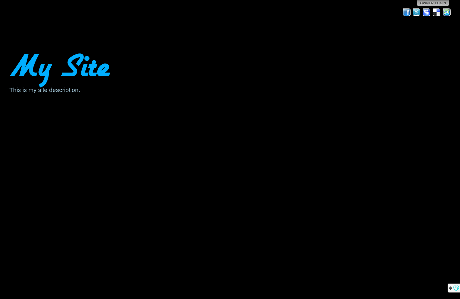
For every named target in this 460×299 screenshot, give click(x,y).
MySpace (426, 12)
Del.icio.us (436, 12)
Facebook (406, 12)
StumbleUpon (446, 12)
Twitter (416, 12)
